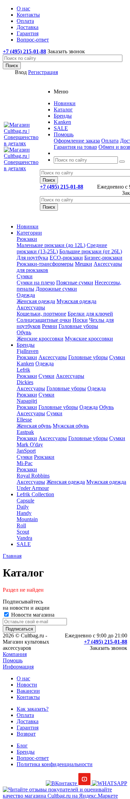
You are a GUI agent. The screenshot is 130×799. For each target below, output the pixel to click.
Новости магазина (32, 615)
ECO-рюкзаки (66, 258)
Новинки (27, 226)
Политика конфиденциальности (55, 764)
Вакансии (28, 691)
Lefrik (23, 370)
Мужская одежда (76, 301)
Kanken (25, 363)
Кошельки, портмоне (41, 314)
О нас (23, 678)
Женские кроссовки (40, 339)
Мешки (83, 264)
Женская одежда (36, 301)
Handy (24, 513)
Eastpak (25, 432)
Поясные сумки (74, 282)
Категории (29, 233)
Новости (27, 685)
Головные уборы (78, 326)
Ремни (49, 326)
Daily (23, 507)
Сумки (25, 276)
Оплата (110, 141)
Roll (21, 525)
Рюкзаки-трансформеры (45, 264)
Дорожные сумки (56, 289)
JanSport (26, 451)
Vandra (24, 538)
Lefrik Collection (35, 494)
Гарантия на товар (75, 147)
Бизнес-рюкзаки (103, 258)
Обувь (24, 332)
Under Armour (33, 488)
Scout (23, 532)
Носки (80, 320)
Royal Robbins (33, 476)
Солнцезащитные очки (44, 320)
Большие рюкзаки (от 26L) (90, 251)
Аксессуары (31, 307)
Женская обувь (34, 426)
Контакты (28, 697)
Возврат (26, 734)
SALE (24, 544)
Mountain (27, 519)
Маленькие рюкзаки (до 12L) (51, 245)
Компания (15, 654)
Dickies (25, 382)
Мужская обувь (71, 426)
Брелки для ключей (90, 314)
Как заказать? (33, 709)
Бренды (26, 345)
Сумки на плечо (36, 282)
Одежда (26, 295)
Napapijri (27, 401)
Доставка (27, 721)
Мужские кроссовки (89, 339)
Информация (18, 667)
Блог (22, 745)
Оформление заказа (77, 141)
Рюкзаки (27, 239)
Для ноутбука (32, 258)
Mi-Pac (25, 463)
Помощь (13, 660)
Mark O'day (30, 444)
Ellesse (24, 420)
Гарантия (27, 727)
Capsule (25, 500)
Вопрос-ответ (33, 758)
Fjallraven (27, 351)
